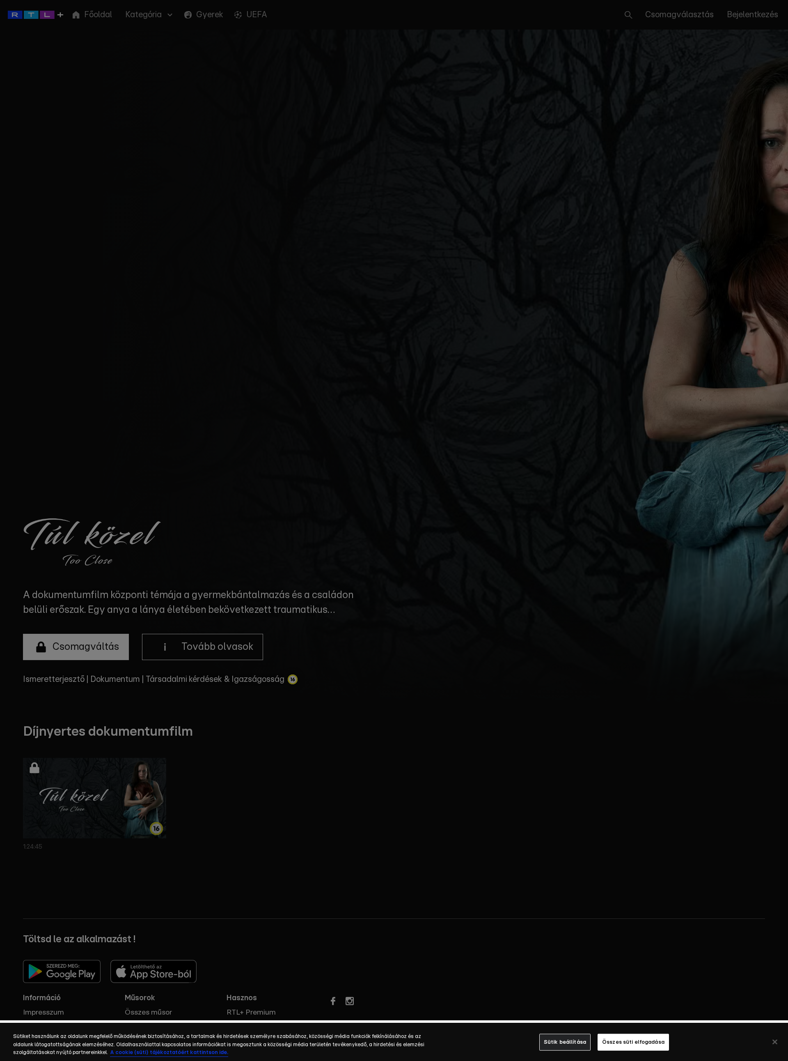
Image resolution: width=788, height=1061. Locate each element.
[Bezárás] (775, 1042)
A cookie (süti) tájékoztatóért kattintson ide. (169, 1052)
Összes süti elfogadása (633, 1042)
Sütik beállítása (565, 1042)
